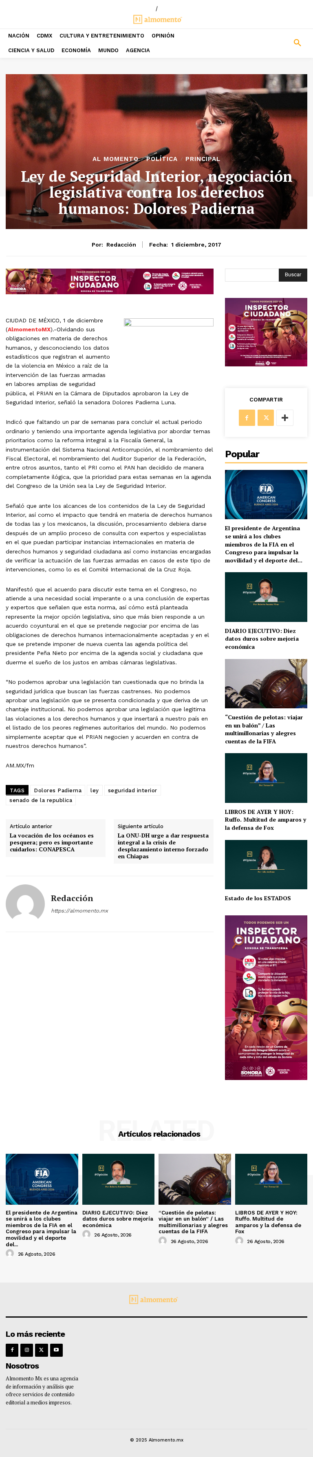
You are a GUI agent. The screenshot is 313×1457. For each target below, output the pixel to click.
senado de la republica (40, 800)
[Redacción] (25, 904)
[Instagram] (26, 1350)
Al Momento (116, 159)
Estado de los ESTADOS (258, 898)
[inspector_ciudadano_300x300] (266, 364)
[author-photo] (11, 1253)
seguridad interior (132, 790)
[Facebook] (247, 418)
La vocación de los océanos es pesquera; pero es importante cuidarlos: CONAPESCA (52, 842)
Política (162, 159)
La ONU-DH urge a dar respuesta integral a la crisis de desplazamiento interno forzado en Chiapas (163, 846)
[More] (284, 418)
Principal (202, 159)
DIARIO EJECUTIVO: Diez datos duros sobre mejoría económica (262, 638)
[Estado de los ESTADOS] (266, 864)
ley (94, 790)
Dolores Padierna (58, 790)
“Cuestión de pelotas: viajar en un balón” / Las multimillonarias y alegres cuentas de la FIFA (264, 729)
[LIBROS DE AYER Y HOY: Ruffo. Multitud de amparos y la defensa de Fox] (266, 777)
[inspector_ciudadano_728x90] (110, 292)
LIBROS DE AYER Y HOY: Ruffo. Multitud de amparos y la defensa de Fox (265, 819)
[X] (266, 418)
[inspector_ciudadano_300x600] (266, 1077)
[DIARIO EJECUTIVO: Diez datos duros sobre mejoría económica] (266, 597)
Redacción (121, 244)
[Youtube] (56, 1350)
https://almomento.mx (79, 911)
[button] (273, 43)
